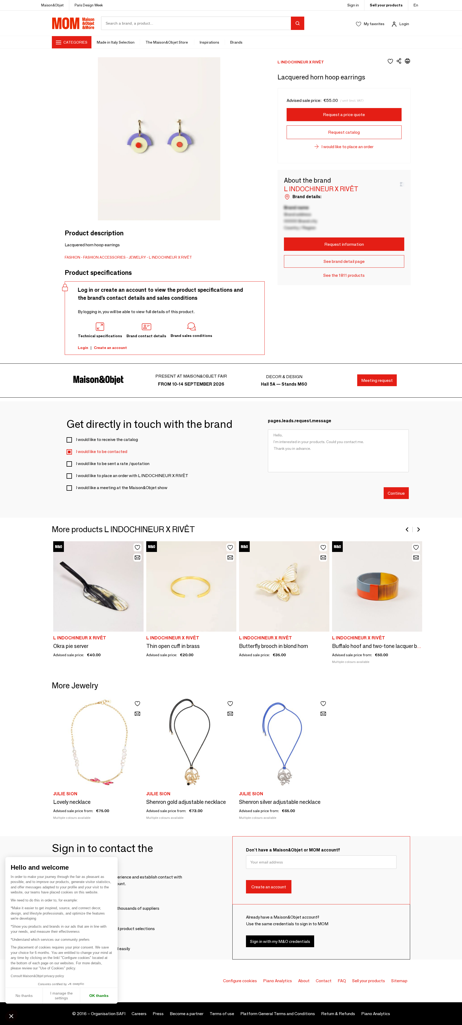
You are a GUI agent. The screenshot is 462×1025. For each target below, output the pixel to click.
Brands (236, 42)
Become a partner (186, 1013)
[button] (11, 1015)
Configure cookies (240, 980)
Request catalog (344, 132)
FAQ (342, 980)
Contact (324, 980)
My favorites (374, 23)
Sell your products (386, 5)
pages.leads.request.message (299, 420)
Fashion (72, 257)
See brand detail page (344, 261)
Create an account (110, 347)
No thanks (24, 995)
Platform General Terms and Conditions (277, 1013)
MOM (73, 23)
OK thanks (99, 995)
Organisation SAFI (108, 1013)
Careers (139, 1013)
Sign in (353, 5)
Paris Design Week (89, 5)
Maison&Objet (52, 5)
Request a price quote (344, 114)
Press (158, 1013)
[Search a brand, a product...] (297, 23)
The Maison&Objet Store (167, 42)
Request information (344, 244)
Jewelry (137, 257)
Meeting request (377, 380)
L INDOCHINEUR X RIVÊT (170, 257)
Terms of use (222, 1013)
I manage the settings (61, 995)
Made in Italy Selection (115, 42)
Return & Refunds (338, 1013)
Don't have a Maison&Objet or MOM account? (293, 850)
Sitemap (399, 980)
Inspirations (209, 42)
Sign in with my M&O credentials (280, 941)
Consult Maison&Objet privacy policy (37, 976)
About (304, 980)
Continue (396, 493)
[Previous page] (407, 529)
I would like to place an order (347, 146)
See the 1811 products (344, 275)
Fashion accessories (104, 257)
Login (404, 23)
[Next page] (418, 529)
